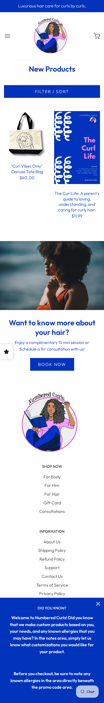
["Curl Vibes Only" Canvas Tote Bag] (27, 133)
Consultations (52, 511)
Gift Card (52, 502)
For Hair (52, 494)
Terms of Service (52, 585)
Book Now (52, 364)
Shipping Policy (52, 550)
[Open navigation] (7, 36)
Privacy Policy (52, 593)
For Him (52, 485)
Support (52, 567)
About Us (52, 541)
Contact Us (52, 576)
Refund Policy (52, 559)
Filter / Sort (52, 91)
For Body (52, 476)
